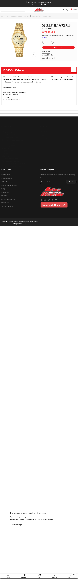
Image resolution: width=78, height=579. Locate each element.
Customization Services (9, 185)
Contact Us (5, 192)
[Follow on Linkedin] (42, 5)
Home (3, 16)
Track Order (44, 138)
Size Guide (46, 51)
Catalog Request (7, 178)
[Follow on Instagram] (39, 5)
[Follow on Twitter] (36, 5)
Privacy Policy (5, 203)
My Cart (42, 135)
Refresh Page (17, 525)
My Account (44, 131)
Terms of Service (7, 206)
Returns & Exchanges (8, 199)
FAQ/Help (4, 196)
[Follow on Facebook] (33, 5)
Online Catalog (6, 175)
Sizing (3, 189)
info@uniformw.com (45, 2)
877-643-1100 (32, 2)
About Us (4, 182)
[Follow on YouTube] (45, 5)
